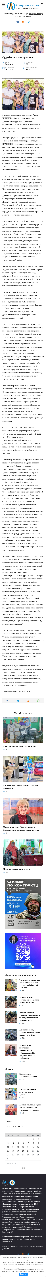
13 (23, 1147)
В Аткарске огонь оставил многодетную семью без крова (29, 999)
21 (28, 1151)
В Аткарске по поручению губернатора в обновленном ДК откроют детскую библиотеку (27, 1051)
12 (18, 1147)
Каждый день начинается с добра (19, 746)
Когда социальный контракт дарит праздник (20, 786)
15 (33, 1147)
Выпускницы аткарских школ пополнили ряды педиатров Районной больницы (29, 984)
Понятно (23, 1274)
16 (38, 1147)
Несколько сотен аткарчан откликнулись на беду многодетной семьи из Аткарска (29, 1016)
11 (13, 1147)
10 (8, 1147)
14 (28, 1147)
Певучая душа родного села (16, 869)
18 (13, 1151)
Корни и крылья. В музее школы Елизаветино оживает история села (21, 828)
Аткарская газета (27, 5)
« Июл (22, 1167)
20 (23, 1151)
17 (8, 1151)
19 (18, 1151)
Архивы (8, 1121)
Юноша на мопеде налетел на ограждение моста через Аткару (29, 1032)
